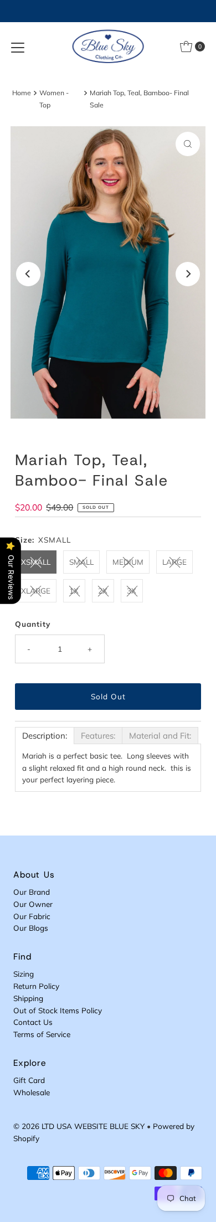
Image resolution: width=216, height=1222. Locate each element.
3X (131, 590)
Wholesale (31, 1092)
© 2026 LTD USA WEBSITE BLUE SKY (79, 1126)
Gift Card (29, 1080)
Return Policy (36, 986)
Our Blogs (30, 927)
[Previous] (28, 274)
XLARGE (35, 590)
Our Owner (33, 904)
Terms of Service (41, 1034)
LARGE (174, 561)
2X (102, 590)
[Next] (188, 274)
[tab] (44, 735)
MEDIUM (127, 561)
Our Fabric (31, 916)
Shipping (28, 998)
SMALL (81, 561)
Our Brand (31, 891)
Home (21, 93)
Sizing (23, 973)
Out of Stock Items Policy (57, 1010)
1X (74, 590)
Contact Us (33, 1022)
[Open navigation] (18, 46)
